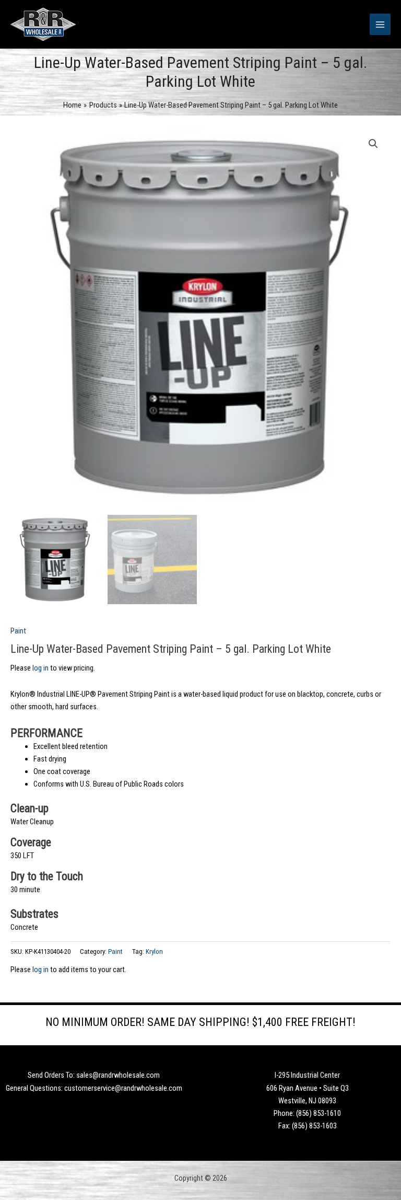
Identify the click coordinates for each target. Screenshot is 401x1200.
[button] (373, 143)
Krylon (154, 951)
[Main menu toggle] (380, 24)
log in (40, 668)
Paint (18, 631)
